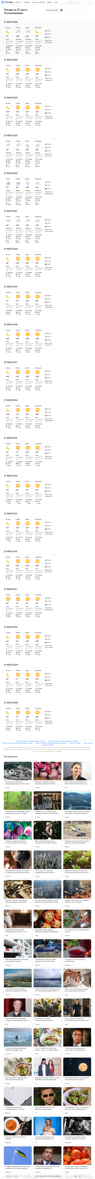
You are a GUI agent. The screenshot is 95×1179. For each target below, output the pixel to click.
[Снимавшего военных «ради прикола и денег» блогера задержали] (47, 953)
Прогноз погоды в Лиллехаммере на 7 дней (17, 743)
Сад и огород (87, 743)
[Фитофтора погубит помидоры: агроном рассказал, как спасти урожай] (77, 1160)
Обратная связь (69, 1177)
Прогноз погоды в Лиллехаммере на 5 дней (63, 741)
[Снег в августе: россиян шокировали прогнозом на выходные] (47, 864)
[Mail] (2, 2)
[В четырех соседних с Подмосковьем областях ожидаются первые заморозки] (47, 1012)
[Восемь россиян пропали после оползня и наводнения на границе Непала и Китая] (47, 894)
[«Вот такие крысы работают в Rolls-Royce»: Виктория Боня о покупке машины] (77, 775)
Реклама (16, 1177)
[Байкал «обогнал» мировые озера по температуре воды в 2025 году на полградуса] (47, 983)
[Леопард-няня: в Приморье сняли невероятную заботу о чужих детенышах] (18, 805)
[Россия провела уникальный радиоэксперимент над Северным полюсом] (18, 1042)
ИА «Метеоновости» (87, 1177)
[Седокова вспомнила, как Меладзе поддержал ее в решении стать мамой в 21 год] (47, 1131)
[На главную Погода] (8, 2)
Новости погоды (74, 743)
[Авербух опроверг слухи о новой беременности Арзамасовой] (47, 1071)
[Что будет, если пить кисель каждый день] (77, 953)
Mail (3, 1177)
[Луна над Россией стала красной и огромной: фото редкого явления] (77, 1071)
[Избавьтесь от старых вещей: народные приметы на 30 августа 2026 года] (47, 805)
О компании (9, 1177)
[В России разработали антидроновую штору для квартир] (18, 1101)
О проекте (24, 1177)
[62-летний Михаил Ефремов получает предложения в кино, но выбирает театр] (18, 1012)
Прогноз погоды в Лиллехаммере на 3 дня (31, 741)
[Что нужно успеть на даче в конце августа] (77, 923)
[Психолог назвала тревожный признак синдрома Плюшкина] (18, 894)
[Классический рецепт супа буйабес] (18, 1131)
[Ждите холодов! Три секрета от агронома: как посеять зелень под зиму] (77, 864)
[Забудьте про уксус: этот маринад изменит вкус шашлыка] (77, 894)
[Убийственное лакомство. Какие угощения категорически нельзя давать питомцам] (18, 864)
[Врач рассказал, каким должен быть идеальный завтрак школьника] (18, 1071)
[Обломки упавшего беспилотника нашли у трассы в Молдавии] (77, 835)
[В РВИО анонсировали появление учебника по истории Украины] (18, 1160)
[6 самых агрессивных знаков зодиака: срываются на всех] (77, 1131)
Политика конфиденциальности (37, 1177)
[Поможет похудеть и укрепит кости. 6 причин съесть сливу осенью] (18, 835)
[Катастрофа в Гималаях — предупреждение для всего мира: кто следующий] (18, 775)
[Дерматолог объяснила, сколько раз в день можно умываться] (77, 983)
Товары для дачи (47, 745)
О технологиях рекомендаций (55, 1177)
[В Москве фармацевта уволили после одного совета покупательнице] (18, 953)
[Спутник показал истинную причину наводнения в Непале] (18, 983)
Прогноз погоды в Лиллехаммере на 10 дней (51, 743)
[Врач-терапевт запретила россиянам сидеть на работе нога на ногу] (77, 1012)
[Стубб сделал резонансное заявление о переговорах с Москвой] (77, 1042)
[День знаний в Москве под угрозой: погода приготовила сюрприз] (47, 835)
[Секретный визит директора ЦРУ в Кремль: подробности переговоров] (47, 1160)
